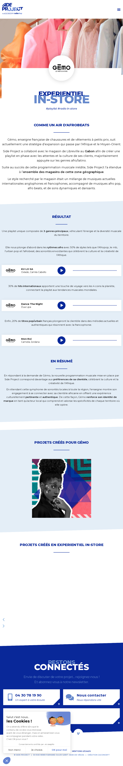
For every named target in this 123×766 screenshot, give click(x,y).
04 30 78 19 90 (28, 695)
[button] (118, 9)
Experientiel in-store (80, 545)
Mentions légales (81, 751)
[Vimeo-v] (78, 733)
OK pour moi (59, 749)
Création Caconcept (99, 755)
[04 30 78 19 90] (10, 697)
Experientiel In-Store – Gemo (49, 460)
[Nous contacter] (70, 697)
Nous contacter (91, 695)
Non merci (14, 749)
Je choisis (36, 749)
